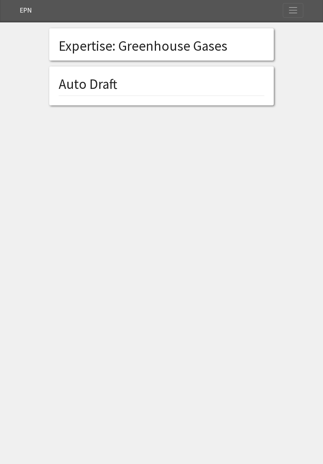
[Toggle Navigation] (293, 10)
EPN (26, 10)
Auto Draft (88, 84)
